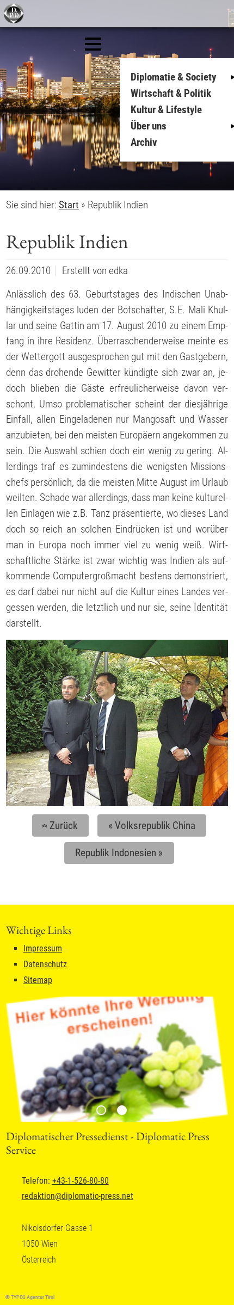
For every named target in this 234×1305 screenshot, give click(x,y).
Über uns (149, 126)
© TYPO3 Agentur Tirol (29, 1297)
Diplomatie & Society (173, 77)
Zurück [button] (58, 825)
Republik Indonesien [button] (119, 852)
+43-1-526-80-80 (80, 1181)
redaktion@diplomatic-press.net (77, 1196)
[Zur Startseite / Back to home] (12, 21)
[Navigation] (93, 44)
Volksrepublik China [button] (151, 825)
